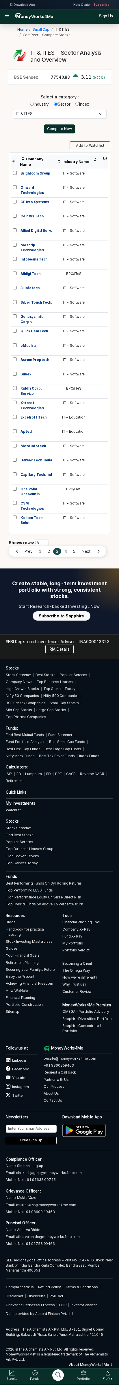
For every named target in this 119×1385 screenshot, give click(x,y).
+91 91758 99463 (39, 1243)
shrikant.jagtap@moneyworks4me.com (49, 1173)
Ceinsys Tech (32, 216)
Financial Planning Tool (81, 922)
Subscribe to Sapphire (61, 616)
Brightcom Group (35, 173)
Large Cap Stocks (51, 710)
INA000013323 (94, 641)
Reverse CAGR (92, 774)
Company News (19, 682)
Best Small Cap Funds (67, 742)
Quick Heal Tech (34, 331)
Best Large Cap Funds (63, 749)
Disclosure (36, 1296)
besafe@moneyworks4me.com (70, 1058)
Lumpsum (33, 774)
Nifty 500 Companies (61, 696)
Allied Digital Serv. (36, 231)
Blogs (10, 922)
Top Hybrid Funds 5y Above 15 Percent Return (44, 904)
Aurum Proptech (35, 360)
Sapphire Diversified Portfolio (87, 1019)
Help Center (82, 4)
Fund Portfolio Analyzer (25, 742)
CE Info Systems (35, 202)
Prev (29, 551)
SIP (9, 774)
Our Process (54, 1086)
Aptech (27, 432)
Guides (11, 948)
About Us (51, 1093)
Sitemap (12, 1011)
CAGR (71, 774)
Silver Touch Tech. (36, 302)
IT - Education (73, 417)
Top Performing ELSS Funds (29, 890)
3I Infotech (30, 288)
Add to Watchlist (90, 145)
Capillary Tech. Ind (36, 475)
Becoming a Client (77, 963)
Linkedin (19, 1060)
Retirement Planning (22, 962)
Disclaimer (14, 1296)
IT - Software (74, 173)
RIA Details (60, 649)
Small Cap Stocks (64, 703)
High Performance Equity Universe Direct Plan (43, 897)
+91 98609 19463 (39, 1212)
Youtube (19, 1078)
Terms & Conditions (81, 1287)
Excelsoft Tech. (34, 417)
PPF (58, 774)
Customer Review (77, 991)
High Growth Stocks (22, 689)
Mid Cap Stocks (19, 710)
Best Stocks (45, 675)
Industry (41, 104)
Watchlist (13, 810)
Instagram (20, 1087)
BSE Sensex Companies (25, 703)
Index (84, 104)
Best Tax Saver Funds (57, 756)
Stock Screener (18, 675)
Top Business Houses (55, 682)
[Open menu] (7, 16)
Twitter (18, 1095)
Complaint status (20, 1287)
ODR (63, 1305)
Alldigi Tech (30, 274)
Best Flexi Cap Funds (23, 749)
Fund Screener (60, 735)
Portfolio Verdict (76, 950)
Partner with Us (56, 1079)
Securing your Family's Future (30, 969)
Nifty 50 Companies (22, 696)
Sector (64, 104)
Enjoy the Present (20, 976)
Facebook (20, 1069)
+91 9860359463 (59, 1065)
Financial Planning (20, 997)
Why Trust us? (74, 984)
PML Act (56, 1296)
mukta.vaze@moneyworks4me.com (46, 1205)
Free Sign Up (31, 1140)
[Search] (58, 1375)
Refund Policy (49, 1287)
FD (18, 774)
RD (48, 774)
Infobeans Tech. (34, 259)
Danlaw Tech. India (36, 460)
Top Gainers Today (59, 689)
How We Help (17, 990)
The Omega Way (76, 970)
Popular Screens (73, 675)
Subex (26, 374)
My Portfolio (72, 943)
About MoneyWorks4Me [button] (89, 1365)
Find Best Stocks (20, 835)
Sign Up (106, 16)
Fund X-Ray (72, 936)
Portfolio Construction (24, 1004)
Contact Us (53, 1100)
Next (86, 551)
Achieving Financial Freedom (29, 983)
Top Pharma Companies (26, 717)
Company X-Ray (76, 929)
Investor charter (84, 1305)
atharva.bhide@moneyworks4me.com (48, 1236)
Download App (24, 4)
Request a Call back (60, 1072)
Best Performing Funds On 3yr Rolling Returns (44, 883)
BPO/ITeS (73, 274)
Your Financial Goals (22, 955)
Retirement (15, 781)
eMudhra (28, 346)
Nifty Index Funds (20, 756)
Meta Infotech (33, 446)
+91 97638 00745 (40, 1179)
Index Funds (89, 756)
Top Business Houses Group (29, 849)
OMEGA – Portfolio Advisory (85, 1011)
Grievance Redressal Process (30, 1305)
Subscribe (101, 4)
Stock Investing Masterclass (29, 941)
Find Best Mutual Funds (25, 735)
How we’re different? (79, 977)
